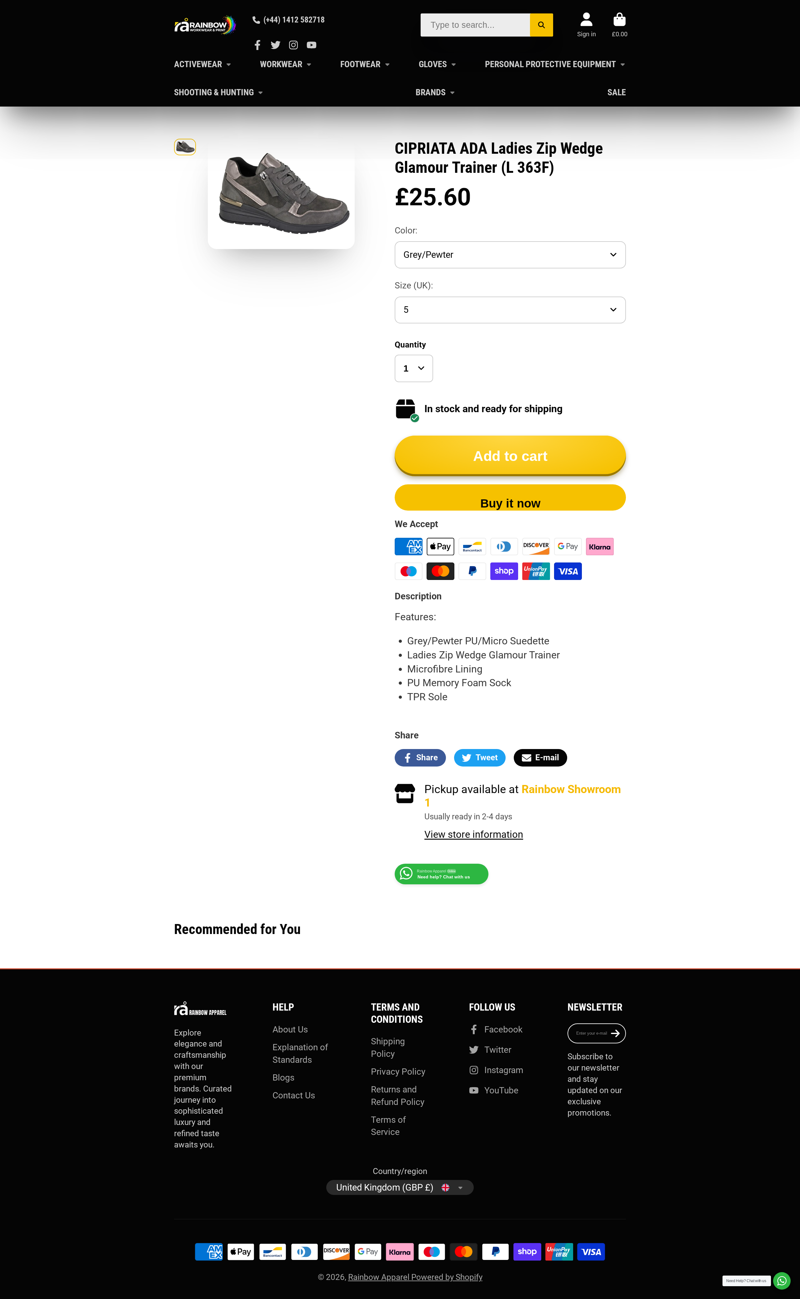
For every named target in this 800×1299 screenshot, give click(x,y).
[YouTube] (312, 45)
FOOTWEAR (360, 64)
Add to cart (510, 456)
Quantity (410, 344)
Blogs (283, 1077)
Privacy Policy (398, 1072)
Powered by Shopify (446, 1277)
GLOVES (433, 64)
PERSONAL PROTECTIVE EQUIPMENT (550, 64)
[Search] (541, 25)
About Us (290, 1029)
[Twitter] (276, 45)
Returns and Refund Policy (397, 1095)
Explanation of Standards (300, 1053)
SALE (617, 92)
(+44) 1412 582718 (294, 19)
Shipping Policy (388, 1047)
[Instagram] (293, 45)
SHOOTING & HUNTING (214, 92)
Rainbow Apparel (379, 1277)
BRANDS (431, 92)
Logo (205, 25)
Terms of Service (388, 1126)
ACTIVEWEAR (198, 64)
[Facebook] (257, 45)
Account (586, 24)
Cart (620, 24)
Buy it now (510, 503)
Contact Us (293, 1095)
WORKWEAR (281, 64)
